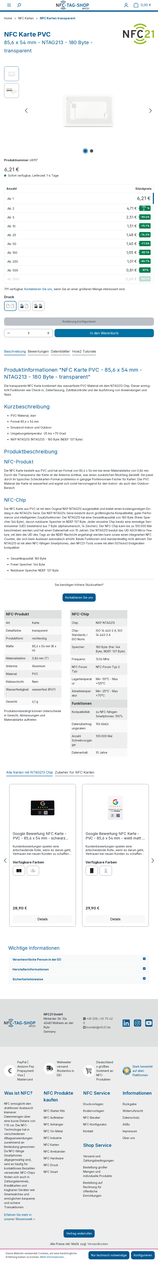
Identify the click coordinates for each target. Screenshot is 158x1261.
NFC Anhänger (53, 1124)
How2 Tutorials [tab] (84, 351)
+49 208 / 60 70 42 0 (98, 1021)
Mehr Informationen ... (53, 1257)
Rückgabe (130, 1104)
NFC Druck (51, 1165)
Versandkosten (97, 1244)
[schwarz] (19, 871)
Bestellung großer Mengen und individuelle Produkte (97, 1172)
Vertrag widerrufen (79, 1233)
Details (42, 919)
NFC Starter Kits (54, 1111)
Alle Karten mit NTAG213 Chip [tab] (29, 772)
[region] (79, 110)
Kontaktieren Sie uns (38, 289)
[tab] (15, 351)
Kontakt (88, 1131)
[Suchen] (19, 5)
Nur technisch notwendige (109, 1255)
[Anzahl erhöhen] (48, 333)
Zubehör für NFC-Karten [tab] (74, 772)
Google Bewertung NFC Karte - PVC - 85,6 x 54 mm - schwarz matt (39, 835)
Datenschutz (131, 1117)
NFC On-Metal (53, 1131)
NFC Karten (51, 1144)
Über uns (129, 1138)
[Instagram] (137, 1023)
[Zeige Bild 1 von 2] (85, 151)
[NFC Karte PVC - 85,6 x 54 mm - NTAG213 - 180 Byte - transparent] (88, 110)
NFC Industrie (53, 1138)
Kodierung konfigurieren (79, 321)
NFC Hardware (54, 1158)
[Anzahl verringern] (8, 333)
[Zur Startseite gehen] (72, 5)
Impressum (130, 1131)
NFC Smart (51, 1172)
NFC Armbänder (54, 1151)
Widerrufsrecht (133, 1111)
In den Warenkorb (104, 333)
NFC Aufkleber (54, 1117)
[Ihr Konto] (126, 5)
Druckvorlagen (93, 1104)
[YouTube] (148, 1023)
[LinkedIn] (127, 1023)
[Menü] (9, 5)
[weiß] (33, 871)
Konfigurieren (143, 1255)
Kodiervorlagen (93, 1111)
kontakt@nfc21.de (98, 1027)
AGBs (126, 1124)
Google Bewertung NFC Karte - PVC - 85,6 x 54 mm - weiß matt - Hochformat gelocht (115, 835)
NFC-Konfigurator (95, 1124)
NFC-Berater (91, 1117)
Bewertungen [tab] (38, 351)
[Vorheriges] (26, 110)
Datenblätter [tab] (60, 351)
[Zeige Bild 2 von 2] (91, 151)
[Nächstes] (151, 110)
